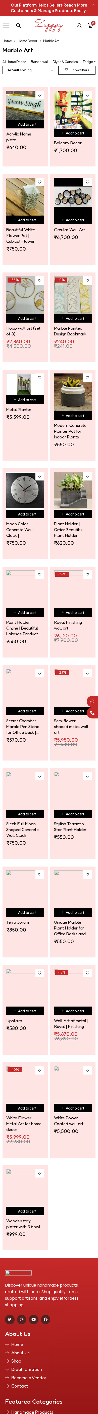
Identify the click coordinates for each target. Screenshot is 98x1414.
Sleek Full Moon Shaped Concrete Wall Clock (22, 829)
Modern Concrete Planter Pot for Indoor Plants (70, 431)
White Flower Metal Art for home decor (23, 1123)
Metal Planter (18, 409)
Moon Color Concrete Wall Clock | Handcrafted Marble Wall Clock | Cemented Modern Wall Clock (23, 529)
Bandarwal (39, 62)
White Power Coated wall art (68, 1120)
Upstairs (14, 1020)
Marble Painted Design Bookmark (70, 330)
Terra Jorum (17, 922)
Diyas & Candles (65, 62)
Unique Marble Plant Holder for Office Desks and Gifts (70, 928)
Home (7, 41)
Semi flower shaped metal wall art (71, 726)
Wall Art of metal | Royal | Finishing (71, 1023)
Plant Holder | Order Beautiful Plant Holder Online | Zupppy (68, 529)
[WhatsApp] (92, 701)
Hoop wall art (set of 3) (23, 330)
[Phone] (92, 712)
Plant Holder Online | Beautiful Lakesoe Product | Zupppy (23, 628)
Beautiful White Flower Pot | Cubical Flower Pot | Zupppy (20, 235)
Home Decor (27, 41)
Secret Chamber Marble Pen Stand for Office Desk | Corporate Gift (22, 726)
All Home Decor (14, 62)
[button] (25, 124)
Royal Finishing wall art (68, 625)
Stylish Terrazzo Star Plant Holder (70, 826)
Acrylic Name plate (18, 136)
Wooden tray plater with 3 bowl (23, 1223)
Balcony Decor (68, 142)
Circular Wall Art (69, 229)
